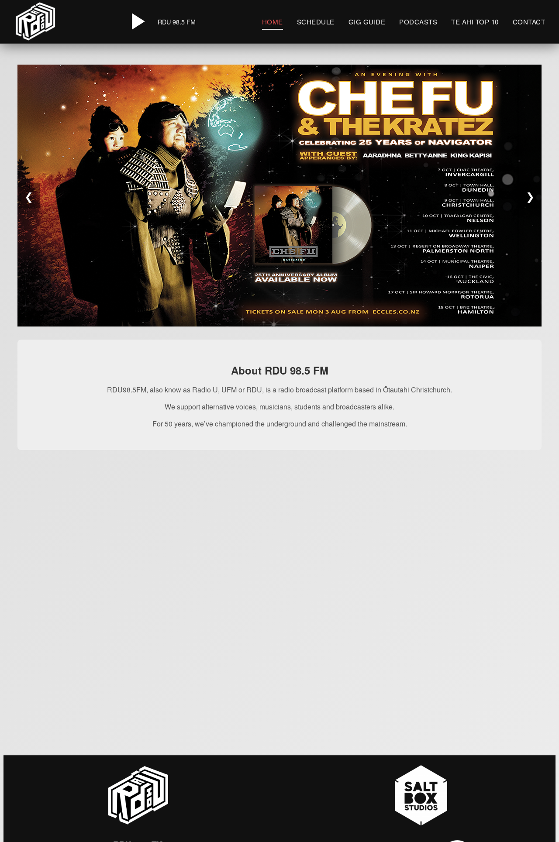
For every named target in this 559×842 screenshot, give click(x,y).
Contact (529, 21)
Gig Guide (367, 21)
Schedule (316, 21)
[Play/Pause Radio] (137, 21)
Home (272, 21)
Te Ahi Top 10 (475, 21)
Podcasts (418, 21)
